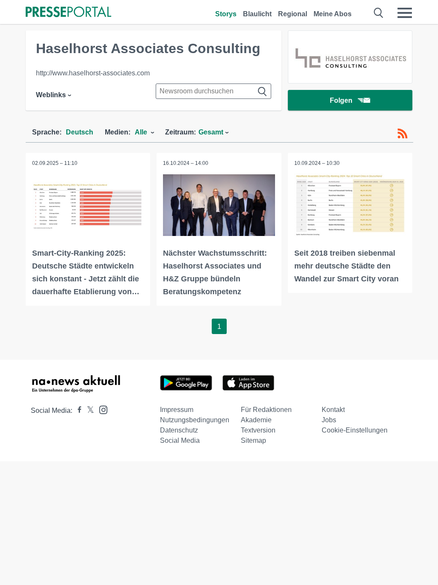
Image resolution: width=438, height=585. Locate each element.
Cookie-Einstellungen (355, 430)
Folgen (341, 100)
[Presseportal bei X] (88, 410)
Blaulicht (257, 14)
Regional (292, 14)
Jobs (329, 420)
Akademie (256, 420)
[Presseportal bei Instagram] (100, 409)
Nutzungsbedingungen (194, 420)
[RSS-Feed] (402, 133)
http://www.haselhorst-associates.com (93, 73)
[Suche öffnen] (378, 13)
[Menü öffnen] (404, 13)
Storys (226, 14)
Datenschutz (179, 430)
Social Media (180, 440)
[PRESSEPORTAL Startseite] (68, 12)
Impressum (176, 409)
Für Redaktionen (266, 409)
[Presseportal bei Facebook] (77, 410)
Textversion (258, 430)
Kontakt (333, 409)
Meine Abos (333, 14)
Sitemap (253, 440)
